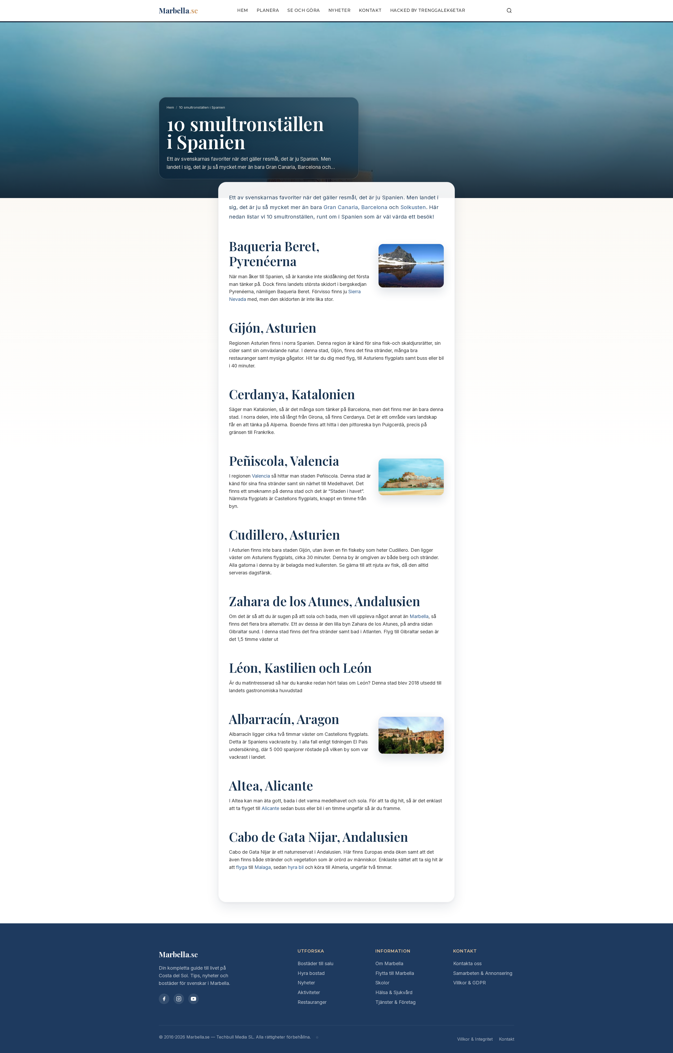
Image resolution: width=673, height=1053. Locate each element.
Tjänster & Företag (395, 1002)
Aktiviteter (309, 992)
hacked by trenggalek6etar (427, 10)
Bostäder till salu (315, 963)
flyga (241, 867)
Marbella (419, 616)
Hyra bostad (311, 973)
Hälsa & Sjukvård (393, 992)
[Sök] (509, 11)
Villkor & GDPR (469, 982)
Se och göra (303, 10)
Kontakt (370, 10)
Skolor (382, 982)
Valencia (261, 476)
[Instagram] (179, 999)
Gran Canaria (341, 207)
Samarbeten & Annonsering (482, 973)
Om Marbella (389, 963)
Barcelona (374, 207)
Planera (268, 10)
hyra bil (296, 867)
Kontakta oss (467, 963)
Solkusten (413, 207)
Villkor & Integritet (475, 1039)
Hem (242, 10)
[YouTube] (193, 999)
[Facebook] (164, 999)
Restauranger (312, 1002)
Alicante (270, 808)
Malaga (262, 867)
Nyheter (339, 10)
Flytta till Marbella (394, 973)
